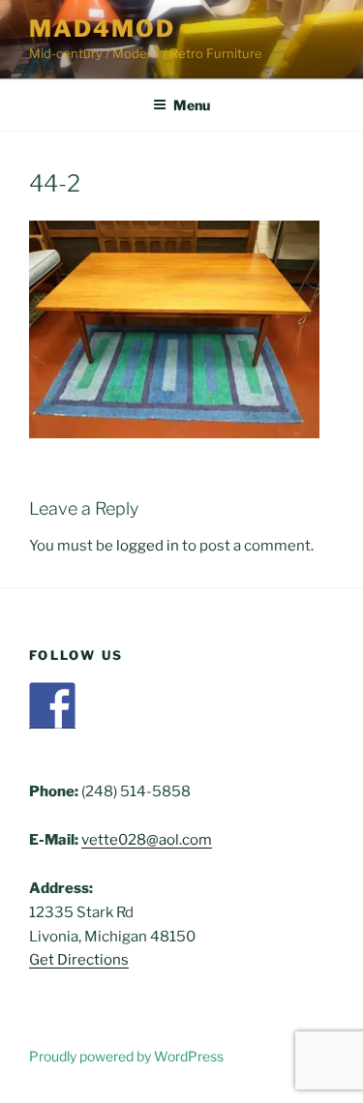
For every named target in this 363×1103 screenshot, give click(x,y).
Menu (191, 105)
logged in (147, 545)
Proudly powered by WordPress (126, 1056)
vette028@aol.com (146, 840)
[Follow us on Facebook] (52, 705)
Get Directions (79, 960)
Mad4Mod (101, 29)
